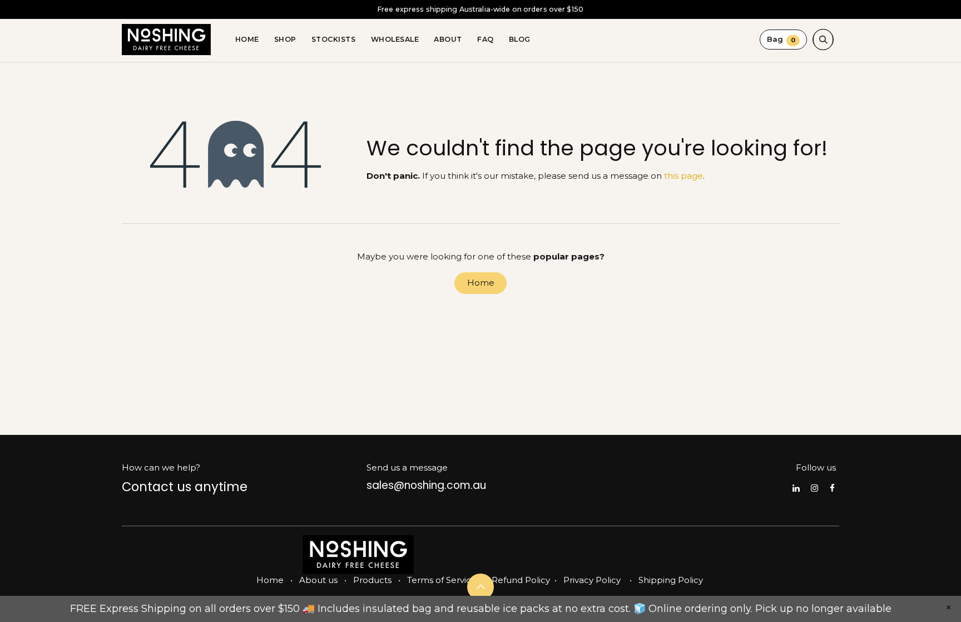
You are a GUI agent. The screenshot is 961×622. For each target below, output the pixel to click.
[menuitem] (246, 40)
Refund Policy (521, 580)
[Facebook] (832, 488)
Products (372, 580)
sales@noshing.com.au (426, 485)
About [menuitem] (448, 39)
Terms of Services (444, 580)
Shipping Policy (670, 580)
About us (318, 580)
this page (683, 175)
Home (480, 282)
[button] (823, 39)
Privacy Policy (592, 580)
